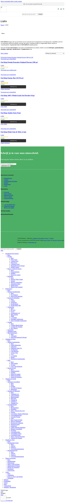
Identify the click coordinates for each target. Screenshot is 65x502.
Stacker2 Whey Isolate (17, 279)
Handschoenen (11, 461)
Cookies (51, 238)
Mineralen (13, 398)
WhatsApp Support (9, 206)
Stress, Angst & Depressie (18, 436)
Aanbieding (10, 475)
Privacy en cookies (9, 207)
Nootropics (14, 302)
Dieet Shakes (14, 363)
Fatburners (14, 346)
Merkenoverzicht (8, 195)
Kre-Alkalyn (14, 328)
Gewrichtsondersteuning (17, 449)
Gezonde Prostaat (15, 417)
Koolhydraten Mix (16, 305)
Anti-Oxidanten (15, 395)
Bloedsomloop (15, 407)
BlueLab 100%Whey (16, 282)
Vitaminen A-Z (15, 394)
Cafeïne (13, 301)
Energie (13, 412)
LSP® (2, 65)
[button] (8, 70)
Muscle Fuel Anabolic (17, 287)
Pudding (13, 273)
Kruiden (13, 386)
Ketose (13, 357)
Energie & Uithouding (13, 298)
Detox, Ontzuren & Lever (18, 410)
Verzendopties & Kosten (10, 181)
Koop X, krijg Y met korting (15, 476)
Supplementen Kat (12, 450)
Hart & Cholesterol (16, 421)
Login (5, 186)
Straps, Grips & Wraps (13, 464)
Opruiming (10, 478)
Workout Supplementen (13, 291)
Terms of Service (57, 240)
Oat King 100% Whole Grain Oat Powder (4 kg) (18, 95)
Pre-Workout (14, 295)
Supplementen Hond (12, 443)
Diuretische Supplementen (18, 359)
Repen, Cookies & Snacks (14, 269)
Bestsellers (10, 276)
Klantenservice (8, 178)
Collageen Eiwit (15, 264)
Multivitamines (15, 397)
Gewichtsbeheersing (16, 415)
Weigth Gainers (15, 267)
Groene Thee (14, 353)
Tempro (13, 281)
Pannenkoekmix (15, 272)
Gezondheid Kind (15, 435)
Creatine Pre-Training (16, 326)
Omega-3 (13, 447)
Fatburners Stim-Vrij (16, 348)
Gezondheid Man (15, 432)
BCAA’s (13, 310)
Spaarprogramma (8, 198)
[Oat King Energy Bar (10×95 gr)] (11, 71)
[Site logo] (4, 12)
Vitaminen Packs (11, 331)
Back (8, 255)
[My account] (58, 9)
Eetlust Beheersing (16, 345)
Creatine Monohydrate (17, 325)
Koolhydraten (14, 304)
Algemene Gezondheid (13, 382)
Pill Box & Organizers (13, 467)
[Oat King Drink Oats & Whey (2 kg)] (16, 125)
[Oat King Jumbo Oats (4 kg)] (9, 108)
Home (2, 25)
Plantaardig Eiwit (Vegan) (18, 265)
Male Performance (12, 333)
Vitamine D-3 (14, 403)
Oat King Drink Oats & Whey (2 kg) (13, 132)
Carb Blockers (15, 351)
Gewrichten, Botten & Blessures (19, 414)
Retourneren (7, 184)
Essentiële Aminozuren (17, 319)
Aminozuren (10, 307)
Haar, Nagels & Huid (16, 420)
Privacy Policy (47, 240)
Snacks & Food (11, 368)
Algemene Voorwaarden (38, 238)
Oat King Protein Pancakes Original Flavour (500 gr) (19, 62)
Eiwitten (9, 256)
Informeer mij (13, 86)
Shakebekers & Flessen (13, 466)
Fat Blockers (14, 349)
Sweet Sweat (10, 470)
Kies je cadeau (8, 197)
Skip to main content (16, 1)
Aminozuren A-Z (15, 313)
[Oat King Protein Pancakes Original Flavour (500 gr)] (17, 57)
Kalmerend (14, 426)
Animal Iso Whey (15, 284)
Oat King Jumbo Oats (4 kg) (11, 113)
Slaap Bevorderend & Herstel (19, 337)
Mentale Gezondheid (16, 429)
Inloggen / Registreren (10, 487)
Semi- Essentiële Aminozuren (19, 320)
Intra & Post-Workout (16, 296)
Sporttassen (10, 469)
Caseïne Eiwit (14, 261)
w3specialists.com (32, 242)
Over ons (6, 192)
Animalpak (10, 330)
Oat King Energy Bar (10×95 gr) (12, 78)
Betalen (6, 183)
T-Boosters (14, 336)
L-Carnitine (14, 356)
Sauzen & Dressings (16, 377)
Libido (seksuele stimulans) (18, 427)
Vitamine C (14, 401)
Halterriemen (10, 463)
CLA (12, 354)
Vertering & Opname (16, 438)
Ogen (12, 418)
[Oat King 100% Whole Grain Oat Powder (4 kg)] (14, 90)
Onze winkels (7, 193)
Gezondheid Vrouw (16, 433)
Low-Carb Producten (16, 366)
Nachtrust (13, 430)
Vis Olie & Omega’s (16, 388)
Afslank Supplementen (13, 342)
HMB (12, 316)
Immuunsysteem (15, 424)
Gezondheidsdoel (12, 404)
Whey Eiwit (14, 259)
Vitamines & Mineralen (13, 391)
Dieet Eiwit (14, 262)
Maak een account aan (7, 500)
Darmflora (13, 409)
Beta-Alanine (14, 314)
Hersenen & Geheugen (17, 423)
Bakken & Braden (16, 375)
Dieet (8, 360)
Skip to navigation (6, 1)
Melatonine (14, 389)
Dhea (12, 385)
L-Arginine (14, 317)
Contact (6, 180)
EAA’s (12, 311)
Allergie (13, 446)
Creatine (9, 322)
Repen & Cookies (15, 275)
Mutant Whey (14, 285)
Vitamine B (14, 400)
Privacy (47, 238)
